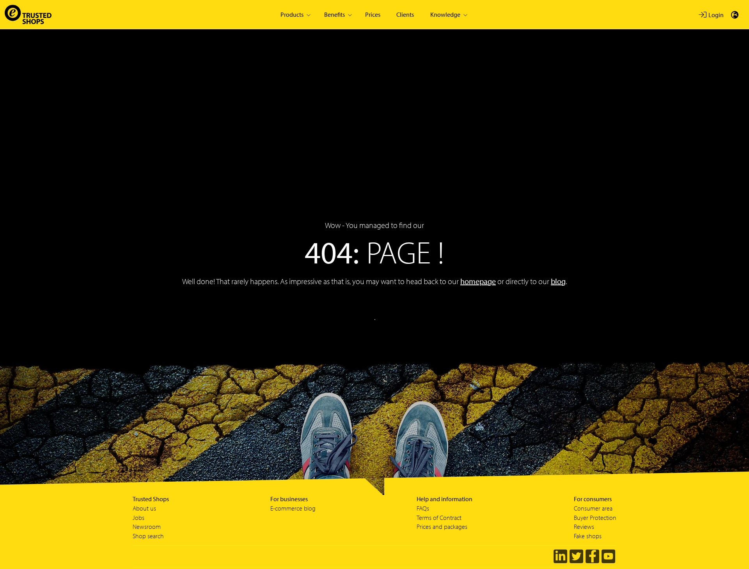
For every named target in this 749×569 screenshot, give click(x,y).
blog (558, 281)
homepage (478, 281)
